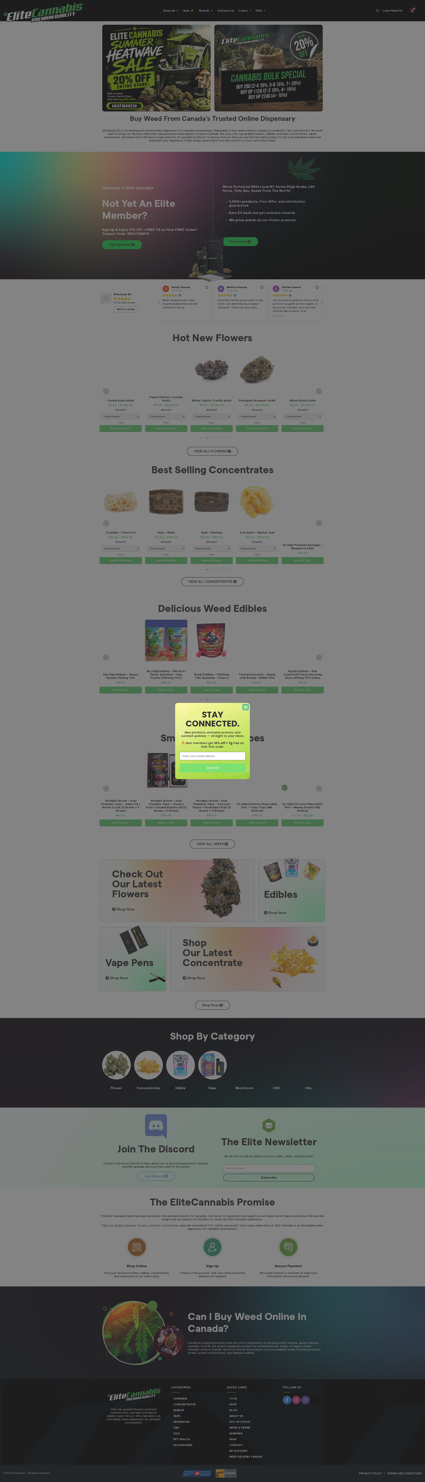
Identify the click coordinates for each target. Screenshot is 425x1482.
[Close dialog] (246, 707)
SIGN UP (213, 768)
